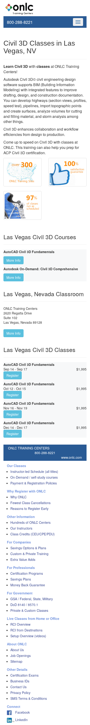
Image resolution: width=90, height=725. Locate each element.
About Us (17, 649)
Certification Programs (26, 573)
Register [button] (12, 375)
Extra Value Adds (22, 559)
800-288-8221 (20, 22)
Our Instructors (21, 528)
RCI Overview (20, 624)
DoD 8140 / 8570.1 (24, 604)
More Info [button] (13, 260)
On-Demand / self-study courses (34, 477)
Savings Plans (20, 579)
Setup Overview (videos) (28, 636)
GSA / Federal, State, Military (31, 598)
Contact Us (18, 686)
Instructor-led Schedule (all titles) (34, 471)
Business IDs (19, 681)
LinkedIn (21, 719)
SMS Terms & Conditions (28, 698)
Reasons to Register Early (29, 508)
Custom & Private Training (29, 553)
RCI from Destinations (26, 630)
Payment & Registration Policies (33, 483)
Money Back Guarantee (27, 585)
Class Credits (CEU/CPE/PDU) (32, 534)
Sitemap (16, 661)
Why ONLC (18, 497)
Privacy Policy (20, 692)
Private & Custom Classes (29, 610)
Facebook (21, 712)
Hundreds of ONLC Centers (30, 522)
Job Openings (20, 655)
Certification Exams (24, 675)
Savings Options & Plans (28, 548)
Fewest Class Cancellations (30, 502)
